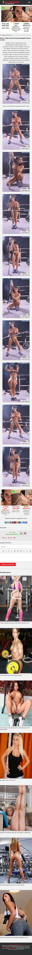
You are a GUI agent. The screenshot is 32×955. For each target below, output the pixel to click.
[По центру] (17, 551)
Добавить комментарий (8, 564)
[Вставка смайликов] (24, 551)
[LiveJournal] (19, 522)
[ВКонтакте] (6, 522)
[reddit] (17, 522)
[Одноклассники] (8, 522)
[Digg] (15, 522)
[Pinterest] (13, 522)
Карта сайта (20, 944)
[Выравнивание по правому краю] (20, 551)
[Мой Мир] (10, 522)
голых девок (13, 948)
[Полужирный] (3, 551)
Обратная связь (13, 944)
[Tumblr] (24, 522)
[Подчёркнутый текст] (8, 551)
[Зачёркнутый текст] (11, 551)
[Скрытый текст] (30, 551)
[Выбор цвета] (27, 551)
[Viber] (26, 522)
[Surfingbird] (22, 522)
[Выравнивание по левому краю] (14, 551)
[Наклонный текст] (6, 551)
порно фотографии (6, 947)
